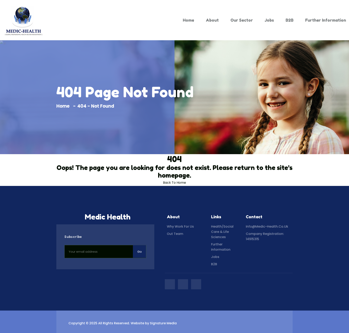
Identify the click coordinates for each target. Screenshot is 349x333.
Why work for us (180, 226)
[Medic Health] (23, 20)
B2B (289, 20)
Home (188, 20)
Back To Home (174, 182)
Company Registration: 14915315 (265, 236)
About (212, 20)
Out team (175, 233)
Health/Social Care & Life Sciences (222, 231)
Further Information (325, 20)
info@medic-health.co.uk (267, 226)
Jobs (269, 20)
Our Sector (241, 20)
